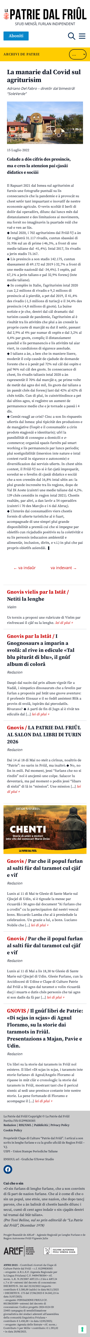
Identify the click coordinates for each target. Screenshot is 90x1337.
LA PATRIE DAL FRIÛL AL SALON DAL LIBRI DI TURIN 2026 (44, 735)
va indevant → (64, 567)
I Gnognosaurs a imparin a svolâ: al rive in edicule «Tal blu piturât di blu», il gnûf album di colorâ (40, 650)
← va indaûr (25, 567)
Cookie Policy (12, 1130)
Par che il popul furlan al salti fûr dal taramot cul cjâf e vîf (45, 868)
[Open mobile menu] (82, 36)
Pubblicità (41, 1125)
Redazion (9, 1125)
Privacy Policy (59, 1125)
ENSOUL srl (11, 1159)
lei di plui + (64, 623)
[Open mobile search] (71, 36)
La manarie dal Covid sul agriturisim (44, 76)
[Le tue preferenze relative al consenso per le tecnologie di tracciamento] (82, 1329)
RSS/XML (25, 1125)
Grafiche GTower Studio (37, 1159)
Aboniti (16, 36)
